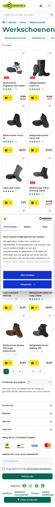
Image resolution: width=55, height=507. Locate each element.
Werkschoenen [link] (38, 22)
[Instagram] (30, 486)
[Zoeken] (51, 15)
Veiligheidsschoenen (15, 38)
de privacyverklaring (39, 468)
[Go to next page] (40, 371)
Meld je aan (27, 476)
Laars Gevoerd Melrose (10, 294)
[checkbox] (3, 469)
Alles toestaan (27, 275)
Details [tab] (27, 227)
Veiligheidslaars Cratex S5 (37, 84)
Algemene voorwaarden (21, 493)
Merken (12, 22)
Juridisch (7, 493)
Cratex (23, 22)
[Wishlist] (23, 53)
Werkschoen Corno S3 (13, 136)
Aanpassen (25, 284)
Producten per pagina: (14, 382)
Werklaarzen (38, 38)
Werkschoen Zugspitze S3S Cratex (14, 84)
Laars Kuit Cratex (11, 188)
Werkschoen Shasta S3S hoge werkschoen (13, 348)
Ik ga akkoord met (28, 468)
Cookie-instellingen (48, 493)
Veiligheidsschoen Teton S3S (38, 136)
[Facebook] (24, 486)
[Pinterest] (36, 486)
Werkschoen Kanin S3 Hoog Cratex (39, 189)
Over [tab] (45, 227)
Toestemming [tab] (10, 227)
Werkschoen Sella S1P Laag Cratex (40, 294)
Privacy (35, 493)
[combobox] (40, 382)
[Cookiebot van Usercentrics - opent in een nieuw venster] (39, 219)
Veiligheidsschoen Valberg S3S (38, 346)
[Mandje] (41, 5)
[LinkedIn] (42, 486)
